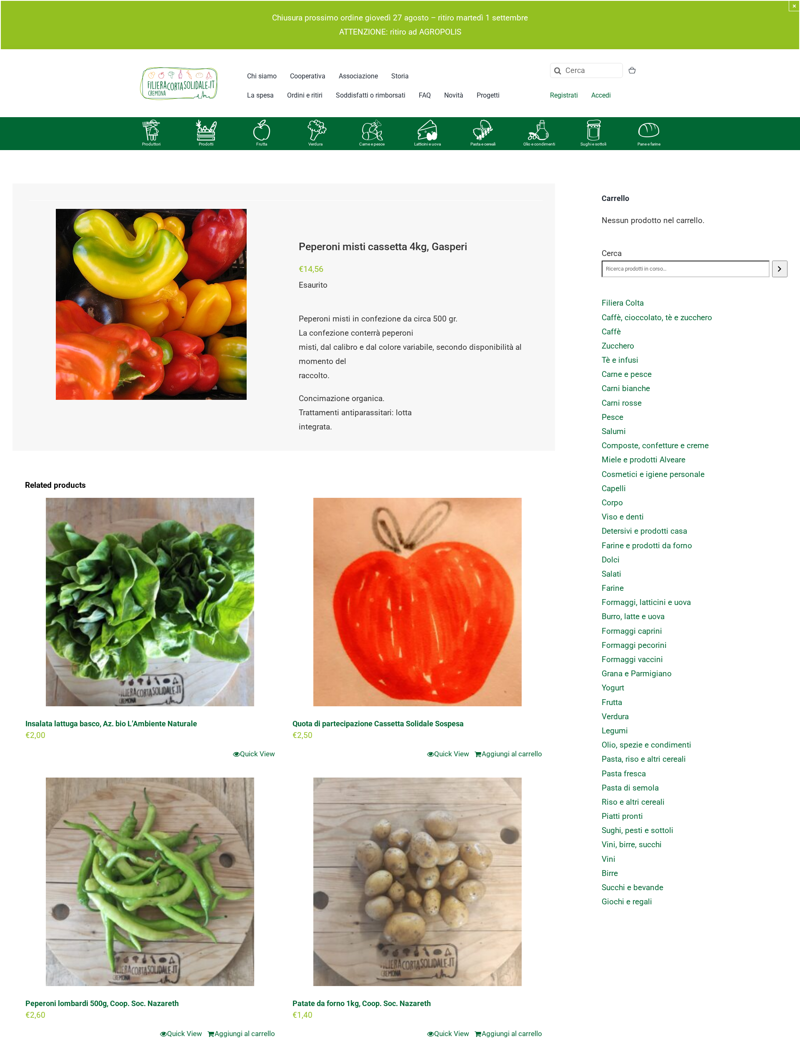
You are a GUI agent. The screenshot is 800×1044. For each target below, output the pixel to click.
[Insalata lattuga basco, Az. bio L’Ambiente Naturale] (150, 602)
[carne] (372, 123)
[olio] (538, 123)
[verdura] (317, 123)
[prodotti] (206, 123)
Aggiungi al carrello (512, 754)
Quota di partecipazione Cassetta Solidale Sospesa (378, 723)
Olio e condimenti (539, 144)
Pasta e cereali (482, 144)
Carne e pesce (372, 144)
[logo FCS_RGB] (179, 65)
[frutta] (261, 123)
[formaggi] (427, 123)
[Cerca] (780, 269)
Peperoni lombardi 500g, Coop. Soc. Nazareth (102, 1003)
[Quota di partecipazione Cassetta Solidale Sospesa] (417, 602)
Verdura (315, 144)
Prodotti (206, 144)
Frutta (261, 144)
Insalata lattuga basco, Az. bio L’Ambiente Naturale (111, 723)
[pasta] (482, 123)
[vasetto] (593, 123)
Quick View (257, 754)
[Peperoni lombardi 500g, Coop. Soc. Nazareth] (150, 882)
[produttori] (151, 123)
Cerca (612, 253)
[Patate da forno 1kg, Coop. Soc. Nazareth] (417, 882)
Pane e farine (649, 144)
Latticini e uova (427, 144)
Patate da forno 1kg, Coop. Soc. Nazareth (361, 1003)
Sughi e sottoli (593, 144)
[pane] (648, 123)
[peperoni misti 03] (151, 304)
